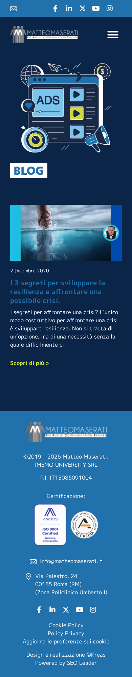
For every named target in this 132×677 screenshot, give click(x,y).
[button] (113, 34)
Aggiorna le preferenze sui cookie (66, 641)
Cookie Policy (66, 625)
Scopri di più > (29, 363)
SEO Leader (82, 662)
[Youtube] (96, 8)
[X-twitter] (82, 8)
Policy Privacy (66, 633)
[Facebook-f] (55, 8)
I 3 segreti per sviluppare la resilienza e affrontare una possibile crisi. (57, 291)
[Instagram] (109, 8)
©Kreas (96, 654)
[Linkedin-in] (69, 8)
